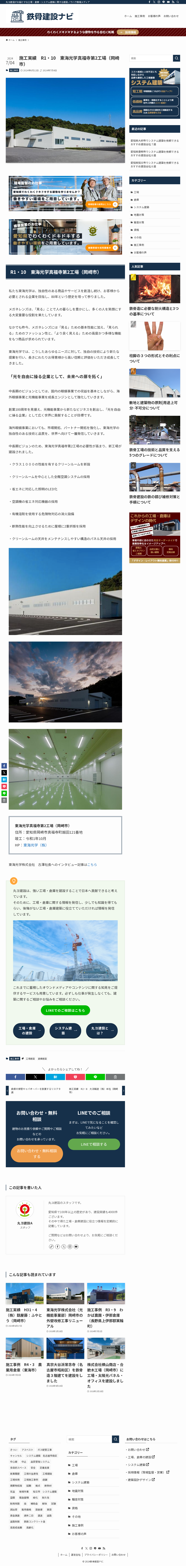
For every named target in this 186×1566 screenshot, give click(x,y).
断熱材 (48, 1485)
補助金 (34, 1503)
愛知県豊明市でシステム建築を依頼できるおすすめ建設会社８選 (155, 153)
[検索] (177, 2)
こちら (92, 864)
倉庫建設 (42, 1058)
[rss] (173, 2)
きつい (13, 1449)
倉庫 (136, 199)
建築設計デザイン (140, 1480)
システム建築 (141, 207)
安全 (33, 1467)
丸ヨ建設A (25, 1223)
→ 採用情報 (128, 32)
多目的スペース (18, 1467)
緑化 (35, 1497)
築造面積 (24, 1497)
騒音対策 (139, 222)
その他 (137, 237)
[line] (163, 2)
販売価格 (26, 1509)
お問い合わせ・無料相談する (37, 1153)
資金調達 (15, 1515)
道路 (49, 1515)
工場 (136, 192)
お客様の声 (140, 252)
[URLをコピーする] (115, 1077)
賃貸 (49, 1509)
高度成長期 (16, 1527)
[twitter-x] (154, 2)
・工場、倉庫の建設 (138, 1457)
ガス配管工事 (45, 1449)
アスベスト (27, 1449)
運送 (40, 1515)
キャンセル (16, 1455)
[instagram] (159, 2)
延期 (28, 1485)
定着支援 (44, 1467)
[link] (51, 1246)
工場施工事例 (31, 1479)
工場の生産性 (31, 1473)
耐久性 (45, 1497)
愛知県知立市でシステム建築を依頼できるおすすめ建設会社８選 (155, 164)
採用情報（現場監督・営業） (147, 1472)
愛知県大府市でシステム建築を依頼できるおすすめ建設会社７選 (155, 142)
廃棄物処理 (16, 1485)
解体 (44, 1503)
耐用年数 (15, 1503)
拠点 (37, 1485)
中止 (24, 1461)
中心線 (13, 1461)
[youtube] (168, 2)
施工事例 (14, 70)
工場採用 (15, 1479)
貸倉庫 (39, 1509)
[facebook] (149, 2)
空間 (12, 1497)
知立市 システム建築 (45, 1491)
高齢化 (29, 1527)
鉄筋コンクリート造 (34, 1521)
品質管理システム (40, 1461)
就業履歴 (15, 1473)
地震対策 (139, 215)
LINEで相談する (94, 1144)
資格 (136, 230)
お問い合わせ (137, 1449)
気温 (12, 1491)
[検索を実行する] (176, 58)
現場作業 (24, 1491)
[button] (15, 1077)
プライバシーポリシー (96, 1554)
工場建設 (30, 1058)
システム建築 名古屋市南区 (41, 1455)
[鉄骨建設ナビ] (42, 16)
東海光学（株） (36, 845)
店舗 (45, 1479)
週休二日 (28, 1515)
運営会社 (75, 1554)
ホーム (63, 1554)
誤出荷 (13, 1509)
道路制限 (15, 1521)
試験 (53, 1503)
